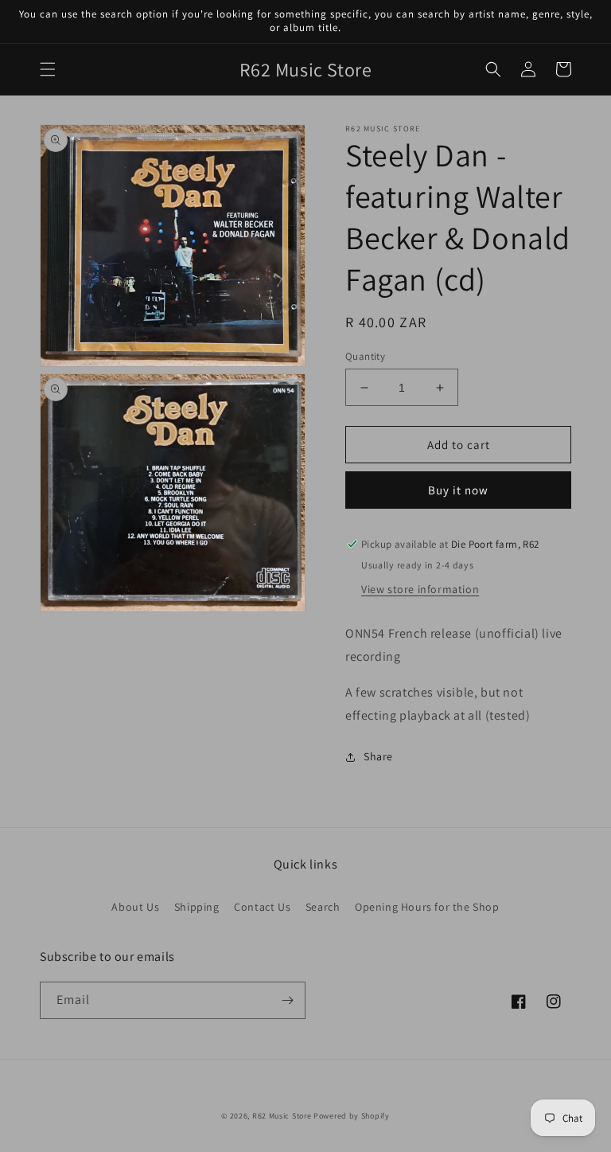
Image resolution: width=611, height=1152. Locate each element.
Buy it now (458, 490)
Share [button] (378, 756)
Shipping (197, 907)
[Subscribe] (287, 1000)
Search (323, 907)
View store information (420, 589)
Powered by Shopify (351, 1116)
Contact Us (262, 907)
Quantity (365, 356)
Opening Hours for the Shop (427, 907)
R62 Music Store (282, 1116)
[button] (47, 69)
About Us (135, 907)
